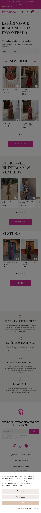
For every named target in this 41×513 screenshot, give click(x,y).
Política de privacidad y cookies (28, 508)
